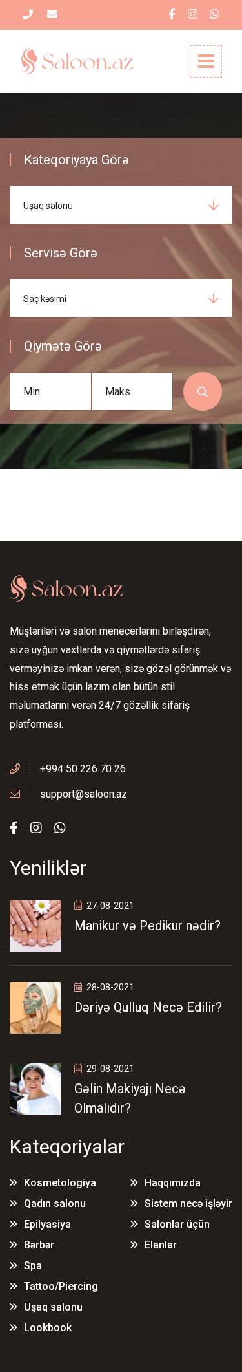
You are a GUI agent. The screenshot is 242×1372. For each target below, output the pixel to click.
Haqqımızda (173, 1183)
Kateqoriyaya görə (76, 159)
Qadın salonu (55, 1203)
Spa (33, 1265)
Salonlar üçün (177, 1224)
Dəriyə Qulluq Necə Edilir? (148, 1007)
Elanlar (161, 1245)
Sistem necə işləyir (188, 1203)
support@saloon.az (83, 794)
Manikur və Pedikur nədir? (147, 925)
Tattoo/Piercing (61, 1286)
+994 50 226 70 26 (83, 769)
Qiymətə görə (63, 346)
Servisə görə (60, 252)
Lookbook (48, 1328)
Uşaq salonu (53, 1307)
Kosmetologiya (60, 1183)
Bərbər (39, 1245)
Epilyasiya (47, 1224)
